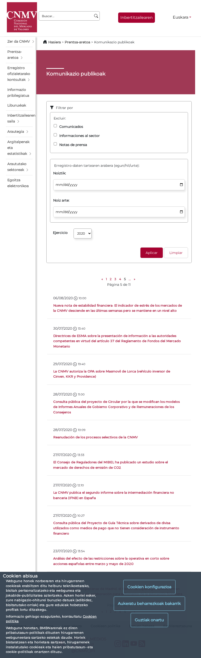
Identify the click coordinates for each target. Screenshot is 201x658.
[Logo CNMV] (22, 17)
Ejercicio (60, 232)
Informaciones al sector (79, 135)
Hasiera (54, 42)
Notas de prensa (73, 145)
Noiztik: (59, 173)
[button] (19, 42)
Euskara (180, 17)
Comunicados (71, 126)
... (130, 279)
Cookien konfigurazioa (149, 587)
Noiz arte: (61, 200)
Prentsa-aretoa (78, 42)
